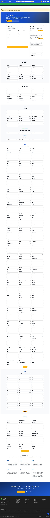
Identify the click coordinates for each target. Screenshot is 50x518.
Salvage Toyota (2, 510)
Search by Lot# (40, 30)
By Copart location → (25, 450)
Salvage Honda (6, 510)
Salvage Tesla (26, 510)
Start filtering (9, 20)
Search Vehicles (18, 499)
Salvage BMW (18, 510)
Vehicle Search (3, 3)
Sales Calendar (18, 503)
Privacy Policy (43, 516)
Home (7, 14)
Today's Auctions (18, 501)
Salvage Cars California (43, 510)
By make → (25, 366)
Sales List (17, 504)
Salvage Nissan (30, 510)
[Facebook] (1, 504)
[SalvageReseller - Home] (4, 1)
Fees (25, 502)
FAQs (25, 501)
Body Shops (35, 501)
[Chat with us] (48, 514)
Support (16, 3)
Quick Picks (8, 3)
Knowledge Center (27, 499)
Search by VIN (40, 38)
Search (32, 1)
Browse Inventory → (15, 20)
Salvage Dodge (38, 510)
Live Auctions (12, 3)
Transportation (35, 499)
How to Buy (26, 500)
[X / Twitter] (6, 504)
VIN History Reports (36, 502)
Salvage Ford (10, 510)
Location (8, 37)
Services (20, 3)
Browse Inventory (29, 491)
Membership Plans (44, 499)
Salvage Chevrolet (14, 510)
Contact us (26, 503)
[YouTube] (4, 504)
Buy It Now (17, 502)
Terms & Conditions (39, 516)
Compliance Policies (47, 516)
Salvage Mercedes (22, 510)
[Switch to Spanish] (41, 1)
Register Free (20, 491)
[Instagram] (3, 504)
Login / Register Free (46, 1)
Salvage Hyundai (34, 510)
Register (43, 500)
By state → (25, 411)
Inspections (35, 500)
